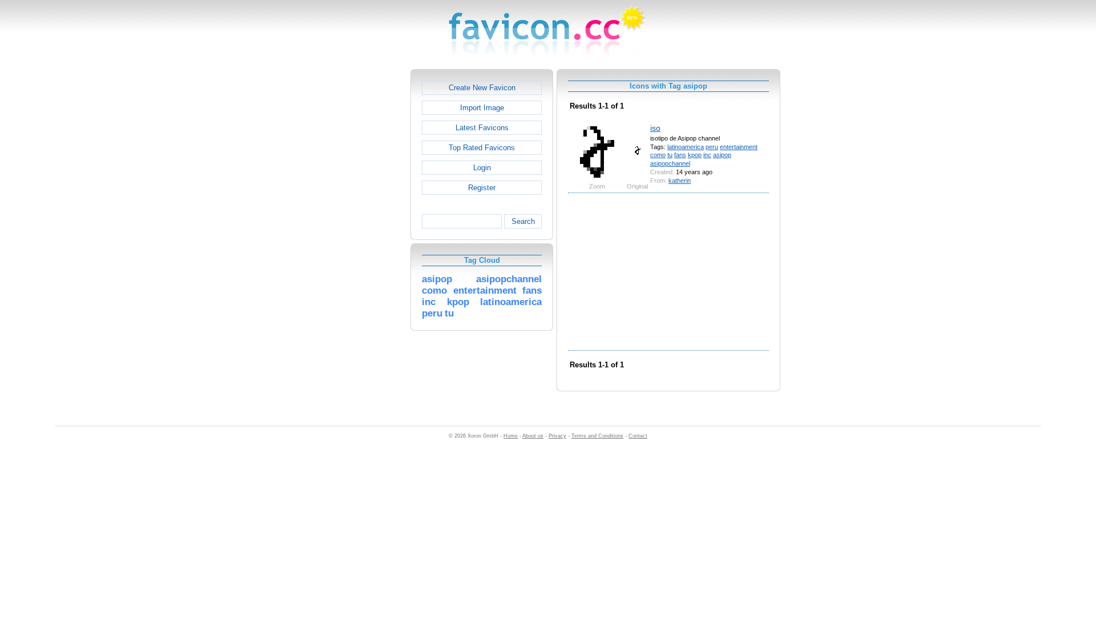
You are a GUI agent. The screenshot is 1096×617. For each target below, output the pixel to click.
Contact (637, 436)
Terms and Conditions (597, 436)
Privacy (557, 436)
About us (532, 436)
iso (655, 128)
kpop (695, 154)
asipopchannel (670, 163)
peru (712, 146)
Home (510, 436)
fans (680, 154)
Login (482, 167)
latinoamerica (685, 146)
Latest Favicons (482, 127)
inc (707, 154)
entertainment (738, 146)
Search (523, 221)
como (658, 154)
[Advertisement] (361, 240)
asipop (722, 154)
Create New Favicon (482, 87)
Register (481, 187)
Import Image (482, 107)
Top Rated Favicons (482, 147)
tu (669, 154)
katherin (679, 180)
